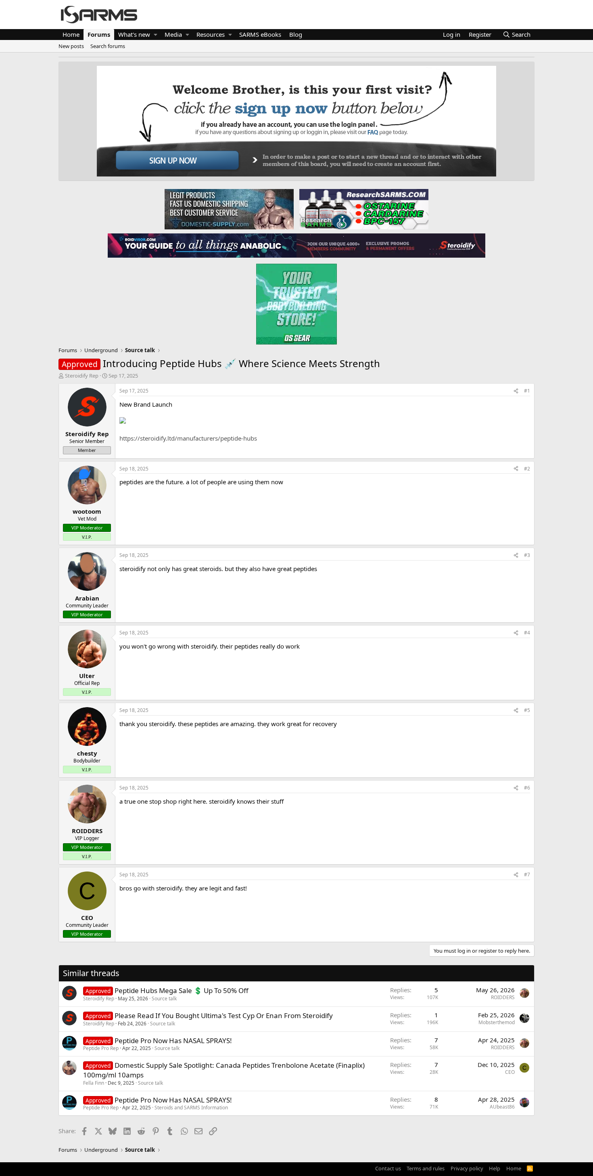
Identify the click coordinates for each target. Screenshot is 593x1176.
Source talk (164, 998)
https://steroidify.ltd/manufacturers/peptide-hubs (188, 438)
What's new (134, 34)
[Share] (516, 391)
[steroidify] (390, 245)
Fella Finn (93, 1082)
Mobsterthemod (496, 1022)
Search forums (107, 46)
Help (494, 1168)
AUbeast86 (502, 1106)
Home (71, 34)
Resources (210, 34)
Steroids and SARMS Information (191, 1107)
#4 (527, 632)
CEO (510, 1072)
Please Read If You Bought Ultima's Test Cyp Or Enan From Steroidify (224, 1015)
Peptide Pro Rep (101, 1048)
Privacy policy (467, 1168)
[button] (155, 34)
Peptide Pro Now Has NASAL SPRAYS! (173, 1040)
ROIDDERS (503, 997)
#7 (527, 874)
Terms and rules (426, 1168)
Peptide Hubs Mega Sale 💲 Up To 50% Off (181, 990)
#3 (527, 555)
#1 (527, 390)
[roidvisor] (202, 245)
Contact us (388, 1168)
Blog (295, 34)
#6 (527, 787)
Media (173, 34)
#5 (527, 710)
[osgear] (296, 302)
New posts (71, 46)
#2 (527, 468)
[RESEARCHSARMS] (363, 209)
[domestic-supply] (229, 209)
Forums (99, 34)
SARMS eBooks (260, 34)
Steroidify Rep (81, 375)
